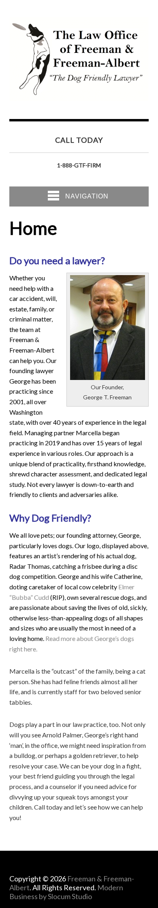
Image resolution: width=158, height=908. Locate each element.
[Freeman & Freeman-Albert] (78, 94)
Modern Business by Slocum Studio (66, 892)
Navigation (87, 196)
